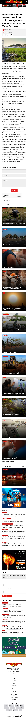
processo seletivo (20, 707)
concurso (12, 707)
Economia (14, 678)
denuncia (6, 707)
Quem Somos (14, 694)
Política (14, 687)
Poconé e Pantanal (14, 697)
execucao (11, 705)
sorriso (16, 705)
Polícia (14, 683)
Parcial (9, 595)
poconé (21, 705)
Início (3, 11)
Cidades (16, 11)
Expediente (14, 699)
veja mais (24, 466)
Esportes (14, 680)
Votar (4, 595)
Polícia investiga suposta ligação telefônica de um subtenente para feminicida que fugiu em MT (13, 545)
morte (6, 705)
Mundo (14, 682)
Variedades (14, 685)
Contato (14, 701)
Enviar (14, 190)
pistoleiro (15, 710)
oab (20, 710)
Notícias (9, 11)
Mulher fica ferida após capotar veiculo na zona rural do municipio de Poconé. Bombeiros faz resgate (13, 538)
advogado (9, 710)
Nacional (14, 688)
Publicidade (14, 695)
